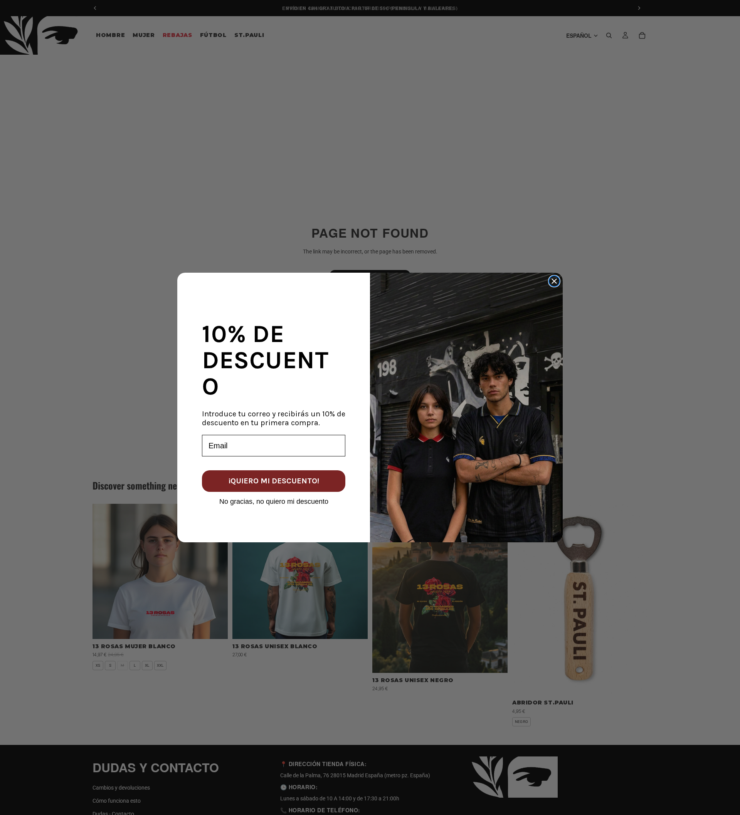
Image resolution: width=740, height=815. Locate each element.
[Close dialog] (554, 281)
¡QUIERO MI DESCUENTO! (274, 480)
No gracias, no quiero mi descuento (273, 501)
